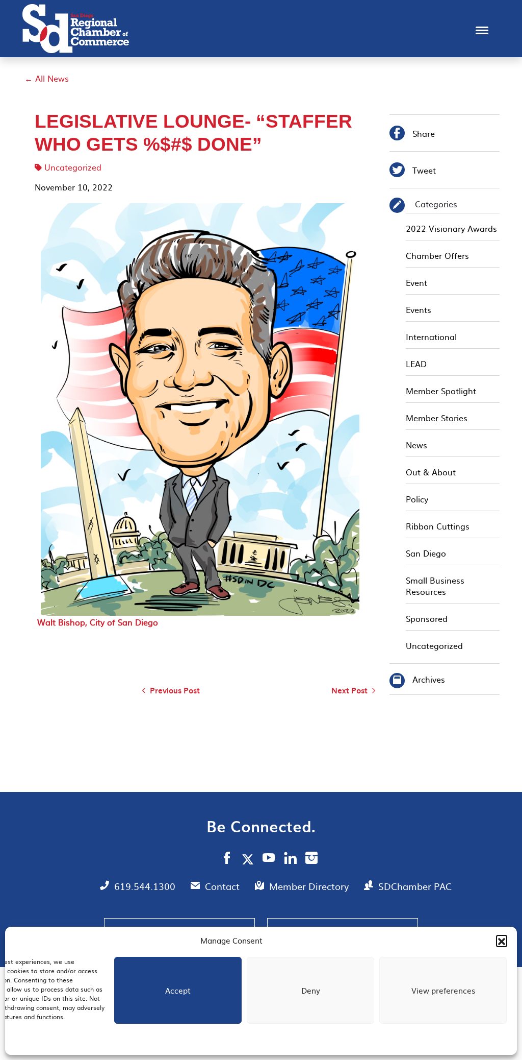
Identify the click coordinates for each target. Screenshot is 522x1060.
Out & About (431, 471)
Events (418, 309)
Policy (417, 498)
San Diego (426, 553)
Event (416, 282)
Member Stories (436, 417)
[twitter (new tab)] (249, 859)
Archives (428, 679)
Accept (178, 990)
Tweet (412, 171)
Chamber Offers (437, 255)
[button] (502, 940)
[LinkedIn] (290, 859)
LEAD (416, 363)
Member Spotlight (441, 390)
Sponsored (427, 618)
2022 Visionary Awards (451, 228)
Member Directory (310, 886)
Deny (310, 990)
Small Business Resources (435, 585)
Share (412, 134)
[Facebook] (227, 859)
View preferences (443, 990)
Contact (223, 886)
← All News (46, 78)
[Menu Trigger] (482, 29)
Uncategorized (72, 167)
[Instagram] (311, 859)
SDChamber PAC (415, 886)
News (416, 444)
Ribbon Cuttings (437, 526)
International (431, 336)
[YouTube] (269, 859)
